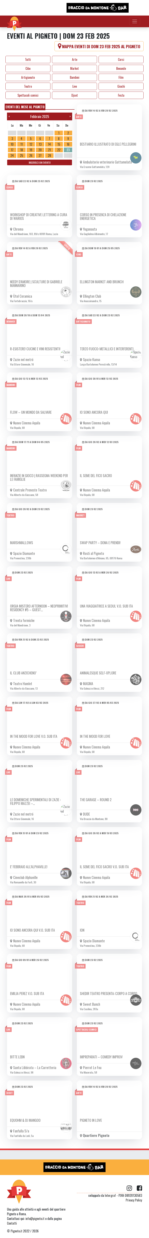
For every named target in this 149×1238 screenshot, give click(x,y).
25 (21, 155)
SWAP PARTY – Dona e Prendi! (100, 542)
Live (74, 86)
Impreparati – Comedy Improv (101, 1056)
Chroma (18, 229)
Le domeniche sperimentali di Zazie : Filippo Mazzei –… (35, 801)
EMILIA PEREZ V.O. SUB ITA (27, 993)
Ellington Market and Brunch (102, 281)
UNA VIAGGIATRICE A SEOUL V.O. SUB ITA (106, 606)
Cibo (27, 68)
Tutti (28, 59)
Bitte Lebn (17, 1056)
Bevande (121, 68)
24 (12, 155)
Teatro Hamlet (22, 683)
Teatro (28, 86)
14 (49, 144)
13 (40, 144)
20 (40, 150)
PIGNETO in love (91, 1120)
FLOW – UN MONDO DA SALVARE (31, 412)
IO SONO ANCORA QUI (94, 412)
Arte (74, 59)
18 (21, 150)
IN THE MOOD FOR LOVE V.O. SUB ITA (33, 736)
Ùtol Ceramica (22, 296)
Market (74, 68)
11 (21, 144)
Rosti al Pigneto (93, 553)
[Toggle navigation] (134, 21)
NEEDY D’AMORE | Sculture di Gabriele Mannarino (36, 283)
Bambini (74, 77)
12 (30, 144)
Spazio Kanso (91, 359)
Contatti (12, 1223)
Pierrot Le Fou (92, 1067)
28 (49, 155)
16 (68, 144)
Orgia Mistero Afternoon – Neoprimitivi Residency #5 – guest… (39, 607)
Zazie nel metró (23, 359)
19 (30, 150)
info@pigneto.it (34, 1218)
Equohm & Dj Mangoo (25, 1120)
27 (40, 155)
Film (121, 77)
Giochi (121, 86)
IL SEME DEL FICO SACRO (96, 475)
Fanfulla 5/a (21, 1130)
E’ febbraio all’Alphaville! (28, 866)
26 (30, 155)
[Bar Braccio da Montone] (97, 8)
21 (49, 150)
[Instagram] (132, 1188)
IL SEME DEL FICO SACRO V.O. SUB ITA (104, 866)
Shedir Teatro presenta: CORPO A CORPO (108, 993)
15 (58, 144)
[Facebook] (139, 1188)
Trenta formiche (24, 620)
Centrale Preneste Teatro (30, 489)
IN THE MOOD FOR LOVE (95, 736)
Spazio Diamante (24, 553)
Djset (74, 95)
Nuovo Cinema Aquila (26, 422)
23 (68, 150)
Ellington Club (92, 296)
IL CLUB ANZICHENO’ (23, 672)
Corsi (121, 59)
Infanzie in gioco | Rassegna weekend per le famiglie (39, 477)
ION (82, 930)
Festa (121, 95)
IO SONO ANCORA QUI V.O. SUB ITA (32, 930)
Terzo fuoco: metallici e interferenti (106, 348)
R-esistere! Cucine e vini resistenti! (35, 348)
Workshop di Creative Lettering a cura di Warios (38, 216)
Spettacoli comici (27, 95)
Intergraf (110, 1195)
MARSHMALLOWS (21, 542)
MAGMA (88, 683)
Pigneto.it (16, 1231)
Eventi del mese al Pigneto (25, 107)
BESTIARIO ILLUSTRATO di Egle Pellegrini (108, 144)
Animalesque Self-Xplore (98, 672)
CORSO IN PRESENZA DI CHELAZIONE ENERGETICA (103, 216)
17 (12, 150)
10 (12, 144)
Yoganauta (90, 229)
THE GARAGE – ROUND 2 (96, 799)
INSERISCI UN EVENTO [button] (40, 162)
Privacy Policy (134, 1200)
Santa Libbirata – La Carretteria (34, 1067)
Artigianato (28, 77)
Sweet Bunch (91, 1004)
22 (58, 150)
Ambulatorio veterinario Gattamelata (107, 161)
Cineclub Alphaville (25, 877)
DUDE (86, 814)
